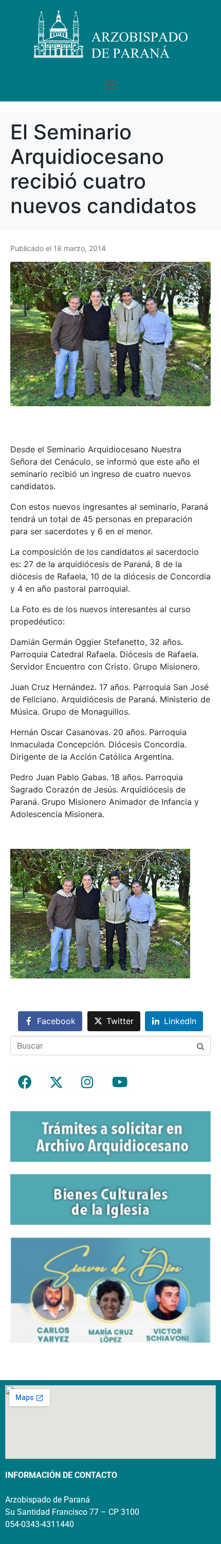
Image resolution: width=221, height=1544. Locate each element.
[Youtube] (118, 1082)
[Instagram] (87, 1082)
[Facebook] (24, 1082)
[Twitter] (56, 1082)
